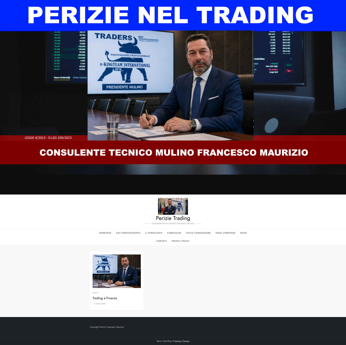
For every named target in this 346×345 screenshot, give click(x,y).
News (243, 233)
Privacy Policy (181, 241)
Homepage (105, 233)
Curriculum (174, 233)
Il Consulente (153, 233)
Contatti (161, 241)
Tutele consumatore (198, 233)
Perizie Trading (173, 218)
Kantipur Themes (182, 341)
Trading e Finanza (105, 298)
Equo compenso (226, 233)
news (95, 293)
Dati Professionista (128, 233)
